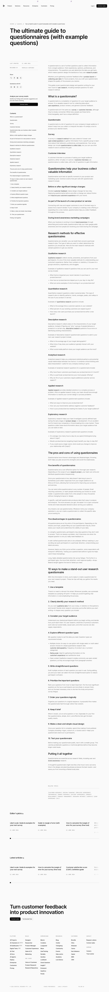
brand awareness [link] (81, 222)
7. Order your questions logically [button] (18, 204)
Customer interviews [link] (81, 160)
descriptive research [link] (73, 328)
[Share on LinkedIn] (17, 78)
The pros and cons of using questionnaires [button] (21, 169)
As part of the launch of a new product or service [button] (23, 138)
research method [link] (63, 138)
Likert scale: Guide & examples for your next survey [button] (22, 824)
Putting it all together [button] (15, 217)
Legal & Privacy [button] (63, 986)
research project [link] (91, 72)
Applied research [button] (14, 162)
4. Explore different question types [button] (19, 194)
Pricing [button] (52, 6)
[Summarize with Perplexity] (17, 87)
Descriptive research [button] (15, 155)
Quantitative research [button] (15, 152)
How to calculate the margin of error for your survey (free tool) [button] (77, 824)
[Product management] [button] (65, 796)
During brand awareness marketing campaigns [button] (22, 142)
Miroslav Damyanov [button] (28, 67)
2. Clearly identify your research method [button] (20, 187)
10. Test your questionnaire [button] (17, 214)
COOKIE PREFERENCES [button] (49, 986)
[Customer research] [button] (55, 792)
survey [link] (74, 110)
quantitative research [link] (64, 302)
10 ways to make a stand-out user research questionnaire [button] (21, 179)
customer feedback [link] (60, 191)
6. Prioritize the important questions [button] (19, 201)
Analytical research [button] (15, 159)
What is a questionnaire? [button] (16, 116)
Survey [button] (12, 123)
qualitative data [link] (62, 606)
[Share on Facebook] (14, 78)
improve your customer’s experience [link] (63, 195)
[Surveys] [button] (89, 796)
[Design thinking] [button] (69, 792)
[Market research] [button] (64, 794)
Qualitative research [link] (55, 258)
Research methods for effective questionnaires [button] (22, 145)
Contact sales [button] (102, 6)
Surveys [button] (19, 24)
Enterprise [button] (35, 6)
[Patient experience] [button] (78, 794)
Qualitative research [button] (15, 148)
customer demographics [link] (58, 648)
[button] (54, 1)
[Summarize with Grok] (20, 87)
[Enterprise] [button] (52, 794)
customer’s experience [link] (57, 655)
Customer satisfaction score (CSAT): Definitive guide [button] (76, 868)
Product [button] (10, 6)
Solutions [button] (17, 6)
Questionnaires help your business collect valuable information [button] (23, 131)
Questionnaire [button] (13, 120)
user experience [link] (53, 105)
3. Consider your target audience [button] (18, 190)
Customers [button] (44, 6)
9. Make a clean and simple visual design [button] (20, 211)
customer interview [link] (85, 110)
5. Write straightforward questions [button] (19, 197)
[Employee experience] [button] (83, 792)
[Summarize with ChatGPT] (11, 87)
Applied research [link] (54, 390)
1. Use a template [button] (14, 184)
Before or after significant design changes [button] (21, 135)
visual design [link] (78, 724)
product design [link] (71, 421)
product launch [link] (89, 76)
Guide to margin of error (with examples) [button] (49, 824)
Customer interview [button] (15, 127)
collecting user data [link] (54, 79)
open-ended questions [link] (55, 141)
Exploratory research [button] (15, 165)
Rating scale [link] (54, 653)
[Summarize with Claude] (14, 87)
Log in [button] (92, 6)
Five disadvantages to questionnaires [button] (19, 175)
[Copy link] (11, 78)
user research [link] (62, 87)
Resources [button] (26, 6)
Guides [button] (12, 24)
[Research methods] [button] (79, 796)
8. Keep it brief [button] (14, 207)
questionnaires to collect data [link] (71, 145)
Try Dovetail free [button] (27, 919)
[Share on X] (20, 78)
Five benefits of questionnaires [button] (18, 172)
